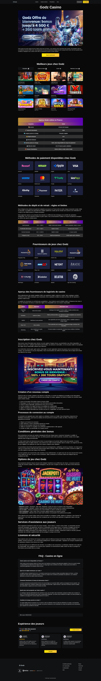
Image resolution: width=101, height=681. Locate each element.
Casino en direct (41, 68)
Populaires (25, 68)
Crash (57, 68)
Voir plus (50, 651)
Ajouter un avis (76, 629)
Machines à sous (74, 68)
